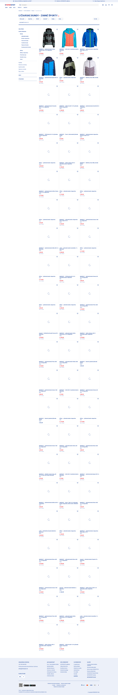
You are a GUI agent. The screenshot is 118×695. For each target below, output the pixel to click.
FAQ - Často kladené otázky (53, 664)
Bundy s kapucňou (25, 38)
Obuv (20, 75)
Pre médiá (76, 672)
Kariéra (76, 676)
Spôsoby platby (50, 666)
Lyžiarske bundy (24, 36)
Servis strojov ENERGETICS (93, 669)
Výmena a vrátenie (51, 670)
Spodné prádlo (22, 67)
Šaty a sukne (21, 71)
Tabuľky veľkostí (50, 673)
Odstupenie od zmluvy (51, 672)
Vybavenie (21, 79)
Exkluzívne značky (77, 668)
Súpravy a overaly (22, 69)
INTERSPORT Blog (91, 677)
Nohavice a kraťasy (23, 64)
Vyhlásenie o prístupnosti (61, 685)
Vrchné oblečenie (27, 10)
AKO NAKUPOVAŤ (51, 662)
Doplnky (20, 62)
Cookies (53, 685)
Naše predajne (77, 666)
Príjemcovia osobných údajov (59, 686)
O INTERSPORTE (77, 662)
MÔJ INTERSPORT (64, 662)
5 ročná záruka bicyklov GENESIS (92, 665)
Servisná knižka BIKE (91, 667)
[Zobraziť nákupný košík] (112, 5)
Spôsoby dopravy (50, 668)
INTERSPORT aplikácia (65, 664)
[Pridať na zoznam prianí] (57, 29)
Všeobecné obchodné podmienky (54, 683)
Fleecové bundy (24, 40)
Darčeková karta (63, 668)
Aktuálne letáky (63, 672)
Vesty (21, 59)
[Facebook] (23, 676)
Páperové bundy (24, 45)
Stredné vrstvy (23, 57)
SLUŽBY (89, 662)
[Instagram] (20, 676)
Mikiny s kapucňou (24, 52)
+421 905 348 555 (22, 664)
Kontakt (75, 673)
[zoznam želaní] (109, 5)
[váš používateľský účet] (106, 5)
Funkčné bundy (24, 42)
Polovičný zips (23, 54)
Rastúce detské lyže (91, 671)
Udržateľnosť (76, 670)
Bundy (33, 10)
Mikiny (21, 50)
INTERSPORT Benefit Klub (92, 673)
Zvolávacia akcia (50, 675)
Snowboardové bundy (26, 47)
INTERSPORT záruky (91, 675)
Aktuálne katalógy (64, 670)
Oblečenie (20, 10)
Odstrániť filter (23, 22)
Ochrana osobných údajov (65, 683)
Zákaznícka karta (64, 666)
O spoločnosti (77, 664)
